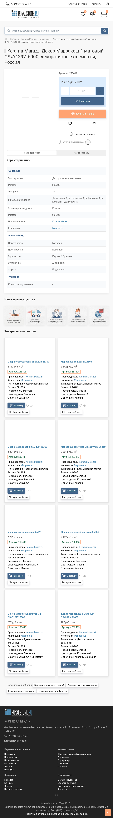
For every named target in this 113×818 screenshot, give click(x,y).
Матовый (62, 766)
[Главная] (5, 39)
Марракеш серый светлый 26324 (80, 532)
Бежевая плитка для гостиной (49, 685)
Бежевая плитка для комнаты (82, 685)
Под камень (63, 757)
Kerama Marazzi (60, 221)
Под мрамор (64, 760)
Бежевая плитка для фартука (52, 691)
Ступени (8, 786)
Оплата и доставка (67, 783)
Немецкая (9, 769)
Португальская (11, 760)
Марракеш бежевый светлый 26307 (28, 361)
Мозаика (8, 780)
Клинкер (8, 783)
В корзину (84, 101)
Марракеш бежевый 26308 (76, 361)
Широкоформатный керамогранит (74, 754)
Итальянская (10, 757)
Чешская (8, 766)
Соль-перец (63, 763)
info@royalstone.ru (16, 740)
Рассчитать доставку (85, 134)
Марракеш (58, 228)
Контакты (62, 789)
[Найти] (104, 31)
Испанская (9, 754)
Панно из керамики (13, 789)
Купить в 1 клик (84, 113)
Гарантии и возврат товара (71, 786)
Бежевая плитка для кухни (21, 691)
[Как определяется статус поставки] (87, 142)
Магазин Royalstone (67, 780)
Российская (10, 763)
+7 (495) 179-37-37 (17, 735)
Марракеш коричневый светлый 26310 (83, 447)
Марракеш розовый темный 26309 (27, 447)
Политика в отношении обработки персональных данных (56, 814)
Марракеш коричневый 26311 (25, 532)
